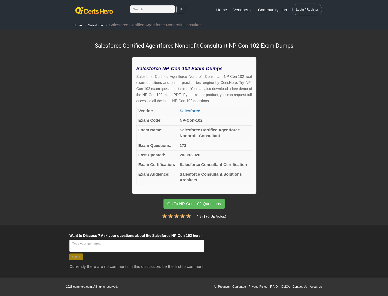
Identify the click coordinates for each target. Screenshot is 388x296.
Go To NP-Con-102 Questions (194, 204)
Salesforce (95, 25)
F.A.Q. (274, 286)
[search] (180, 9)
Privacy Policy (258, 286)
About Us (316, 286)
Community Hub (272, 10)
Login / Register (307, 9)
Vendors (241, 10)
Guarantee (239, 286)
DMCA (285, 286)
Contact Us (300, 286)
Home (221, 10)
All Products (222, 286)
